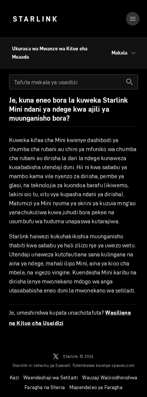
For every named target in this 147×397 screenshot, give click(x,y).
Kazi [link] (14, 377)
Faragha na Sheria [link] (44, 387)
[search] (129, 81)
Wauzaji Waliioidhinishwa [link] (109, 377)
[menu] (132, 19)
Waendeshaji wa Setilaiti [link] (50, 377)
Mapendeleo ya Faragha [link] (95, 387)
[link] (35, 19)
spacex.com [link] (123, 365)
